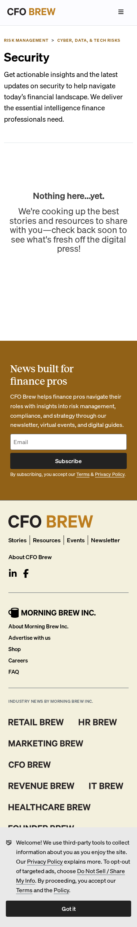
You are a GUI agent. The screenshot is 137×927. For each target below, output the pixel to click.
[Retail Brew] (36, 722)
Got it (69, 908)
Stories (17, 540)
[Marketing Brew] (45, 743)
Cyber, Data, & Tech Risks (89, 40)
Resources (47, 540)
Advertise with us (29, 637)
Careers (18, 660)
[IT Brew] (106, 786)
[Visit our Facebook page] (26, 573)
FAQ (13, 671)
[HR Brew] (98, 722)
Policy (61, 890)
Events (76, 540)
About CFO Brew (30, 557)
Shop (14, 649)
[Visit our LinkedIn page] (12, 573)
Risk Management (26, 40)
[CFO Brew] (29, 764)
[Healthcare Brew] (49, 807)
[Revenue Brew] (41, 786)
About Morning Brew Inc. (38, 626)
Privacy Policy (45, 861)
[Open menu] (121, 11)
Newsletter (105, 540)
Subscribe (68, 461)
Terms (24, 890)
